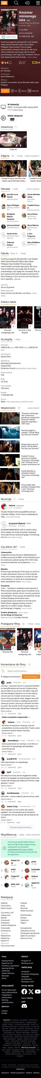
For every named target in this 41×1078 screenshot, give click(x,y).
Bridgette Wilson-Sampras (11, 216)
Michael (17, 1047)
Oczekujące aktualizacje (29, 933)
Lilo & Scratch (30, 1050)
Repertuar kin (7, 963)
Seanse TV (5, 941)
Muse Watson (33, 225)
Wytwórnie (5, 938)
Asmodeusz (13, 740)
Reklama (29, 1073)
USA (32, 36)
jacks (9, 682)
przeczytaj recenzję (13, 517)
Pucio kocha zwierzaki (22, 1024)
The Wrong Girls (24, 1026)
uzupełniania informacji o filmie (20, 849)
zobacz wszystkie (31, 156)
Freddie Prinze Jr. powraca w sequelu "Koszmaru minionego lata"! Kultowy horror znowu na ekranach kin (30, 460)
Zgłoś (19, 714)
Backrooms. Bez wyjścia (13, 1043)
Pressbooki (5, 920)
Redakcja (36, 1073)
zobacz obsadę (32, 189)
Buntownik (23, 1020)
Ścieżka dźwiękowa (8, 925)
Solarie (12, 505)
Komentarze (6, 931)
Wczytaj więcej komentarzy (20, 827)
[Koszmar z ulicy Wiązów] (24, 317)
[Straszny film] (7, 639)
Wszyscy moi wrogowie (21, 1030)
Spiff (9, 772)
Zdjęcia (5, 155)
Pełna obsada (6, 908)
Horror (21, 33)
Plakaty (23, 918)
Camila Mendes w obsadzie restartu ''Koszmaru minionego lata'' (30, 474)
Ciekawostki (5, 915)
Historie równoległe (23, 1033)
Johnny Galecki (13, 225)
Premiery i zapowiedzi (10, 966)
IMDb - (17, 401)
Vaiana (7, 1041)
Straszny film (8, 652)
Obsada (5, 188)
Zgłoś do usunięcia (27, 936)
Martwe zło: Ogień (30, 1039)
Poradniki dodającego (30, 974)
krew (3, 293)
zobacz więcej (32, 57)
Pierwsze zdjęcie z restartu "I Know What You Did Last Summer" (30, 432)
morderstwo (17, 293)
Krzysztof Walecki (17, 523)
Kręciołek (20, 1028)
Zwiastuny (7, 127)
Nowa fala (12, 1028)
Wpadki (4, 918)
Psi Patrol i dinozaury (14, 1035)
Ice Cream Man (28, 1035)
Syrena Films (6, 356)
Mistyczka (15, 1020)
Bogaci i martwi (7, 1024)
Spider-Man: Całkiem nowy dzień (26, 1037)
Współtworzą (8, 834)
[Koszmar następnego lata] (7, 317)
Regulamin (5, 1073)
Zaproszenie (15, 1041)
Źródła (4, 1013)
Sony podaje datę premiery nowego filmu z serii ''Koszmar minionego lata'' (30, 488)
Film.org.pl (12, 526)
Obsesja (10, 1047)
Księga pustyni (31, 1022)
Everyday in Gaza (18, 1050)
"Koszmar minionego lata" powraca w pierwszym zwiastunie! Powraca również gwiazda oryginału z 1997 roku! (30, 418)
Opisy (13, 253)
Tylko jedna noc (9, 1033)
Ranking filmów (8, 968)
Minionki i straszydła (28, 1041)
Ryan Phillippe (13, 205)
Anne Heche (32, 214)
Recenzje (6, 499)
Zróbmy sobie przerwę (13, 1054)
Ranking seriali (27, 963)
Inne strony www (8, 946)
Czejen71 (15, 876)
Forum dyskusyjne (9, 990)
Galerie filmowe (8, 973)
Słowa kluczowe (26, 911)
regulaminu (20, 1069)
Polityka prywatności (17, 1073)
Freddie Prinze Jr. (19, 47)
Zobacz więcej (6, 711)
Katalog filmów (8, 961)
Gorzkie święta (31, 1052)
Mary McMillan (33, 242)
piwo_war (17, 279)
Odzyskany (34, 1030)
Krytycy (4, 1011)
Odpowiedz (12, 714)
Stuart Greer (12, 234)
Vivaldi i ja (34, 1024)
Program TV (26, 961)
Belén (9, 1050)
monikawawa (13, 793)
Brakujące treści (27, 981)
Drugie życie (16, 1045)
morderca (27, 293)
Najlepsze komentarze (12, 677)
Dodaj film (25, 971)
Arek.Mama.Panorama (9, 1026)
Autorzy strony (26, 938)
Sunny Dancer (27, 1054)
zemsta (8, 293)
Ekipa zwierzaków (9, 1039)
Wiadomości (8, 408)
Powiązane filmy (10, 623)
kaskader (35, 869)
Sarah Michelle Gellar (14, 44)
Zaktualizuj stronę (27, 931)
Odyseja (20, 1039)
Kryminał (28, 33)
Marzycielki (29, 1028)
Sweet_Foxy (12, 806)
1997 (28, 20)
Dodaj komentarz (31, 676)
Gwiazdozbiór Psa (18, 1052)
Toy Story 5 (27, 1043)
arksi (13, 869)
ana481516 (12, 759)
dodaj (20, 156)
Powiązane (5, 923)
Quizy (4, 978)
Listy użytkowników (9, 992)
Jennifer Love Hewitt (29, 42)
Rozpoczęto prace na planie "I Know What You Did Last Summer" (30, 446)
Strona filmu (6, 906)
